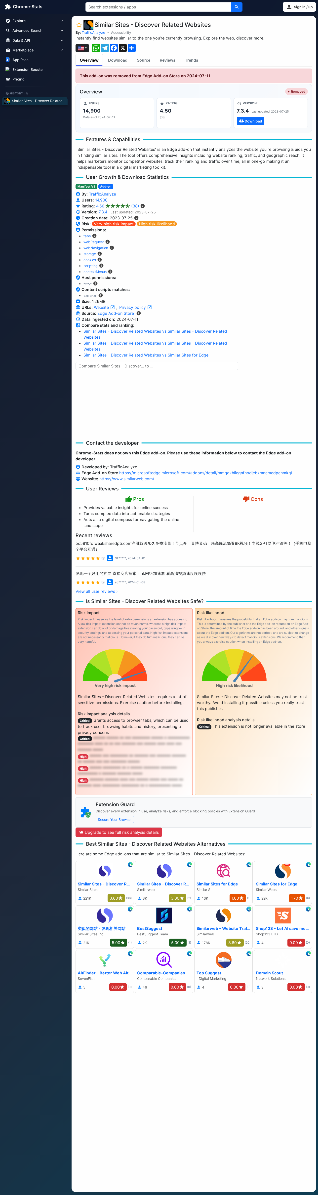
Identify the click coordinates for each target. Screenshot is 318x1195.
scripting (90, 266)
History (19, 93)
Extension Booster (28, 69)
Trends (191, 60)
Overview (89, 60)
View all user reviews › (97, 591)
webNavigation (95, 248)
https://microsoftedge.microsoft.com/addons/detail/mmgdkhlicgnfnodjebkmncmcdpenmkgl (205, 472)
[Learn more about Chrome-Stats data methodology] (138, 313)
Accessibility (121, 32)
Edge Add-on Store (115, 313)
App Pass (20, 60)
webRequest (93, 242)
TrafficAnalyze (93, 32)
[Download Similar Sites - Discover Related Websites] (271, 113)
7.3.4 (103, 211)
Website (102, 307)
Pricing (18, 79)
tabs (87, 236)
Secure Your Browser (115, 819)
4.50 (117, 205)
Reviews (167, 60)
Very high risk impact (114, 223)
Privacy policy (133, 307)
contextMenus (95, 272)
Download (117, 60)
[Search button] (236, 7)
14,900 (101, 200)
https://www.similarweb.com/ (126, 478)
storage (89, 254)
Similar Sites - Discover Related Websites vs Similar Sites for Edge (145, 355)
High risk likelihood (157, 223)
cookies (89, 260)
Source (143, 60)
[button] (299, 7)
